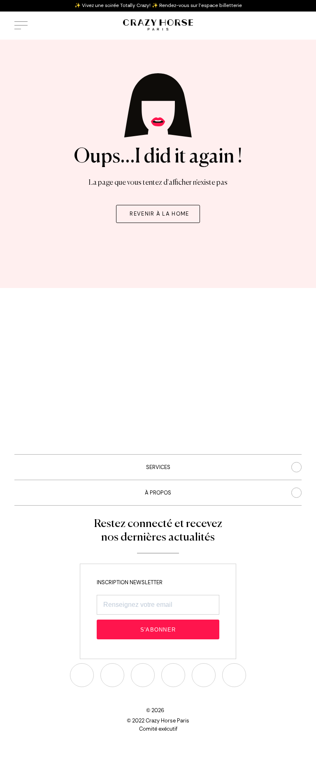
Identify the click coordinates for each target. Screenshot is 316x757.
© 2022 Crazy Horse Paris (158, 720)
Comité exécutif (158, 728)
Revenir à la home (159, 213)
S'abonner (158, 630)
